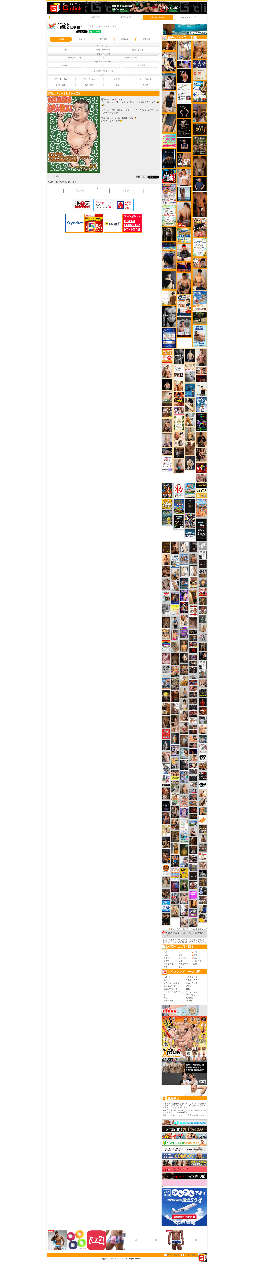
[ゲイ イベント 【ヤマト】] (202, 811)
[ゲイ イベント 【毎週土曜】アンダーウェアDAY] (193, 701)
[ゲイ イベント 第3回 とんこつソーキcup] (189, 490)
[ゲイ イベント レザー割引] (202, 775)
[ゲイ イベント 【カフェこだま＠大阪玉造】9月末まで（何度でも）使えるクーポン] (199, 301)
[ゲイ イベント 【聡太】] (189, 434)
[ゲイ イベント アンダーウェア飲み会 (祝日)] (193, 867)
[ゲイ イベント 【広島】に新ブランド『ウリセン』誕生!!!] (178, 423)
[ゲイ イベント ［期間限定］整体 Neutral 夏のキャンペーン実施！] (169, 102)
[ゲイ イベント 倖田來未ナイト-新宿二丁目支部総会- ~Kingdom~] (175, 836)
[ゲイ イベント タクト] (201, 357)
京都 (180, 961)
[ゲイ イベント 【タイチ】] (189, 448)
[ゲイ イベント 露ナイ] (193, 714)
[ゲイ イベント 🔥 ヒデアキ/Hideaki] (166, 919)
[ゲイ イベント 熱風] (166, 634)
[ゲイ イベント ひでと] (166, 757)
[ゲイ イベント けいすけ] (166, 722)
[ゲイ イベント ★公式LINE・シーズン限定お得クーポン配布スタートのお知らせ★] (169, 140)
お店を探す (96, 17)
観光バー (167, 980)
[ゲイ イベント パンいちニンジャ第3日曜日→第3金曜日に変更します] (166, 781)
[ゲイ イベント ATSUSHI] (199, 318)
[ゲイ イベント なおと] (184, 252)
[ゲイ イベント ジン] (202, 683)
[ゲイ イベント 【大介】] (193, 663)
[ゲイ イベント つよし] (175, 659)
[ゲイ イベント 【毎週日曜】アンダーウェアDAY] (193, 657)
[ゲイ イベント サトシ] (202, 720)
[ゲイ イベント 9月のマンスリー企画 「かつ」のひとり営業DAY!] (175, 561)
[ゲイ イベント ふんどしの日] (166, 547)
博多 (166, 967)
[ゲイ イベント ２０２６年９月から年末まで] (189, 365)
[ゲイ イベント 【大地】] (166, 842)
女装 (188, 989)
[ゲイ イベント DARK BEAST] (201, 422)
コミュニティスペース (173, 992)
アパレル (190, 986)
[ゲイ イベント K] (189, 419)
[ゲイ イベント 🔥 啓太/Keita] (184, 885)
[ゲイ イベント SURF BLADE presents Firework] (202, 820)
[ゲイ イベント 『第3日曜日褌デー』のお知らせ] (184, 620)
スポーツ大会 (89, 79)
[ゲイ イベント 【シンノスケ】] (175, 848)
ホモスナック (191, 977)
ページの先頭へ (190, 1255)
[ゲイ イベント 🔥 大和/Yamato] (175, 812)
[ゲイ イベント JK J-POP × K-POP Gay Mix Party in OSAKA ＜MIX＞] (184, 813)
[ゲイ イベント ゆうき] (184, 693)
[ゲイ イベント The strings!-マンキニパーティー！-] (193, 720)
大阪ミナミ (168, 964)
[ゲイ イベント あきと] (166, 622)
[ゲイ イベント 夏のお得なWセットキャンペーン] (184, 235)
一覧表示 (60, 39)
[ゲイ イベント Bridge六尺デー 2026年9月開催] (166, 596)
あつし (56, 176)
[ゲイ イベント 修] (178, 452)
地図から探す (127, 17)
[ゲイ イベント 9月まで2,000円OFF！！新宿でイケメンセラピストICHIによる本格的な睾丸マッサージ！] (189, 375)
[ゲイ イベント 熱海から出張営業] (166, 830)
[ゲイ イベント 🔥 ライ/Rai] (193, 745)
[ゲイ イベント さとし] (202, 909)
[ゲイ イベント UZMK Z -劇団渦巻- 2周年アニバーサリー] (184, 873)
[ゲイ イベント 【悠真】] (193, 559)
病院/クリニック (171, 989)
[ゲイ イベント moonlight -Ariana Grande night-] (166, 670)
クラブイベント (75, 57)
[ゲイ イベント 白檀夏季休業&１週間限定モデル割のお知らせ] (184, 305)
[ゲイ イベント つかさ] (193, 571)
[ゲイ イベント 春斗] (175, 696)
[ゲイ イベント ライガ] (199, 49)
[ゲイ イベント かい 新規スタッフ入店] (199, 204)
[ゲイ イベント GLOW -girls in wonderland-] (175, 684)
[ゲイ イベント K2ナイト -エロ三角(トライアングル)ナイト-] (193, 732)
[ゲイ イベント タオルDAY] (178, 356)
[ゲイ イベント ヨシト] (202, 918)
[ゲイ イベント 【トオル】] (184, 741)
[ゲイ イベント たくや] (166, 559)
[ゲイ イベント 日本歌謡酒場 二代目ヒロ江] (193, 583)
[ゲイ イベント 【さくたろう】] (189, 405)
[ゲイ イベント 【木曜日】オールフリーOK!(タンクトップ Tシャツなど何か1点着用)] (202, 573)
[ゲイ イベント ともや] (178, 385)
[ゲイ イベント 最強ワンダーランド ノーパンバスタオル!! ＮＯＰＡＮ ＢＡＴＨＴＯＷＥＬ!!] (184, 898)
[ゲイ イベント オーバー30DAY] (175, 798)
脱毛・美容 (61, 85)
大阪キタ (197, 961)
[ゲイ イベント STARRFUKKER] (184, 607)
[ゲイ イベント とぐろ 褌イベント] (184, 632)
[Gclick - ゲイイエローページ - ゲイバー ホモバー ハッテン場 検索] (66, 8)
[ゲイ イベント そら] (166, 571)
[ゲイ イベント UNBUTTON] (184, 765)
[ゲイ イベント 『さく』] (166, 745)
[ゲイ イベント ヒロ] (202, 628)
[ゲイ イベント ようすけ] (193, 688)
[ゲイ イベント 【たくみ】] (184, 716)
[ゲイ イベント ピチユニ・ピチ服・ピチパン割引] (175, 898)
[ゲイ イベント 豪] (202, 646)
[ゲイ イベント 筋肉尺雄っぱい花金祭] (175, 775)
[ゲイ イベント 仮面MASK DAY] (202, 873)
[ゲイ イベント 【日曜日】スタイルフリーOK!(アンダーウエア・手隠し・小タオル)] (193, 885)
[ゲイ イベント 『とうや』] (189, 355)
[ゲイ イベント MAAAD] (166, 733)
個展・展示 (89, 85)
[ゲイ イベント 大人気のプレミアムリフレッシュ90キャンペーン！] (184, 64)
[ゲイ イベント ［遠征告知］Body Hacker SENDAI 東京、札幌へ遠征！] (184, 283)
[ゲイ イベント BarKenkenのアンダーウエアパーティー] (175, 886)
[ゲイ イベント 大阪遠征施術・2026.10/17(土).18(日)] (202, 729)
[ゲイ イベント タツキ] (193, 771)
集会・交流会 (145, 79)
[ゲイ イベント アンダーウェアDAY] (193, 707)
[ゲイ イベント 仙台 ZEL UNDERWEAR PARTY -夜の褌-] (175, 763)
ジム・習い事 (191, 983)
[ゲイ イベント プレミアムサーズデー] (202, 748)
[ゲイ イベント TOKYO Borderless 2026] (169, 194)
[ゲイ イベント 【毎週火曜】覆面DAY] (201, 378)
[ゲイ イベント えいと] (193, 758)
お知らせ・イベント (140, 50)
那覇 (180, 967)
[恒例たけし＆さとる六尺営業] (73, 97)
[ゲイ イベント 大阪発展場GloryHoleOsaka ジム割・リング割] (202, 692)
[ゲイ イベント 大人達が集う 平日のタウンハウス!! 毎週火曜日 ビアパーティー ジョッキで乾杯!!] (167, 356)
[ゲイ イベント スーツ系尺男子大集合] (193, 816)
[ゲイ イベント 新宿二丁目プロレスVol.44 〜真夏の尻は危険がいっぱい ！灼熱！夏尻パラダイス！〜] (178, 411)
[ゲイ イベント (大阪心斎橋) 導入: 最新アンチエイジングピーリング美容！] (184, 327)
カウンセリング (192, 995)
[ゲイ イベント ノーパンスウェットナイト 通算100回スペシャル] (202, 546)
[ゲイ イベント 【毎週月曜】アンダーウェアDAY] (184, 267)
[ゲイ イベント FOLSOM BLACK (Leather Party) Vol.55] (175, 598)
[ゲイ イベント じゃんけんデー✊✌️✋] (175, 610)
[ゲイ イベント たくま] (175, 708)
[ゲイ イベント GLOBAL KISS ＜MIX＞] (175, 671)
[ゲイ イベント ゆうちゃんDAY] (201, 404)
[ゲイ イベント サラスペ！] (166, 805)
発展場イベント (131, 57)
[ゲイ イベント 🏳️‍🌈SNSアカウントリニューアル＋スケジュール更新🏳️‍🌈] (169, 297)
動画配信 (190, 998)
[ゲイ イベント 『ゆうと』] (169, 280)
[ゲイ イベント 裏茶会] (184, 669)
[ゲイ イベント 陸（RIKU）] (166, 818)
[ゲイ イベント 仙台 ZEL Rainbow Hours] (166, 646)
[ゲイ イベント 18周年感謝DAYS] (189, 533)
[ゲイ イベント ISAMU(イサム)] (167, 384)
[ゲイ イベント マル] (178, 465)
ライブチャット (192, 992)
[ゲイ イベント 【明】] (175, 824)
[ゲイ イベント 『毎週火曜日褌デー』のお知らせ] (178, 439)
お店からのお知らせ (158, 17)
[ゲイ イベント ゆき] (175, 586)
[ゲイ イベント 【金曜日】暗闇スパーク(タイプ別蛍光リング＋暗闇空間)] (202, 829)
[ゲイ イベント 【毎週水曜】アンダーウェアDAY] (193, 682)
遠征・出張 (140, 65)
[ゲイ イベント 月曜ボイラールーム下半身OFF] (184, 177)
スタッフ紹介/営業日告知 (102, 71)
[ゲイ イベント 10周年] (189, 521)
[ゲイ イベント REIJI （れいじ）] (202, 701)
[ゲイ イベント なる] (193, 922)
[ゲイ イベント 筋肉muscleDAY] (169, 316)
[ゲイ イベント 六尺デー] (202, 637)
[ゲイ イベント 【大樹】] (199, 113)
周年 (66, 50)
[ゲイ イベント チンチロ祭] (175, 874)
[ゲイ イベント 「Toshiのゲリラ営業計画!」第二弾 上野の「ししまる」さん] (184, 838)
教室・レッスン (61, 79)
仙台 (180, 952)
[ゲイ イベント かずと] (166, 768)
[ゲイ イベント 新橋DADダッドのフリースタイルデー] (202, 601)
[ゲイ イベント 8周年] (178, 490)
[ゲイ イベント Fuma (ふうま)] (184, 145)
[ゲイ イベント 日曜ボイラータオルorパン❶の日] (202, 766)
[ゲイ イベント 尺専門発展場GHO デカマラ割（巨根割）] (202, 591)
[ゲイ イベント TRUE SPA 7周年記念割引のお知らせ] (199, 336)
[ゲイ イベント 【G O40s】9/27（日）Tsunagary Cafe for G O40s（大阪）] (193, 676)
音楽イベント (117, 79)
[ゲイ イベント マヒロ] (202, 582)
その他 (145, 85)
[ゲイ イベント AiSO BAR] (202, 757)
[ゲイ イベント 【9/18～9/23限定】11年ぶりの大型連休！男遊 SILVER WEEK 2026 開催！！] (202, 655)
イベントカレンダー (189, 17)
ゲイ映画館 (168, 1000)
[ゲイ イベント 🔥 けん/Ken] (193, 694)
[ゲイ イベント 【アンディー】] (193, 738)
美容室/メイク (170, 986)
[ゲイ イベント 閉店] (189, 506)
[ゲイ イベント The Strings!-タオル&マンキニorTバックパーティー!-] (193, 784)
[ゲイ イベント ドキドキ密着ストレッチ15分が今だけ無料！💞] (184, 128)
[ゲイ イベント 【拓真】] (167, 371)
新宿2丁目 (183, 958)
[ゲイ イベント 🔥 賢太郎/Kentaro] (193, 810)
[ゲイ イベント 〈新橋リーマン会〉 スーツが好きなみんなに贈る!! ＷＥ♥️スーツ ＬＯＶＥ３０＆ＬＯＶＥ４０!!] (166, 683)
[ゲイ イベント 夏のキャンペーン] (169, 215)
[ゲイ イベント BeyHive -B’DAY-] (184, 753)
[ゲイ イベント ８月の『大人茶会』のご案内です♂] (199, 145)
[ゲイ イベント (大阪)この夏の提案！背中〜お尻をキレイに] (169, 81)
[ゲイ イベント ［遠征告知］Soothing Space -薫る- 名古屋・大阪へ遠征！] (175, 622)
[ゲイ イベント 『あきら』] (184, 658)
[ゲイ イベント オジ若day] (167, 463)
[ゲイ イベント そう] (193, 596)
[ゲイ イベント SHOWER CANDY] (193, 894)
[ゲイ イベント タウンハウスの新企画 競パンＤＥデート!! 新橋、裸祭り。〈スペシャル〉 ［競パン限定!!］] (184, 559)
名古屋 (166, 961)
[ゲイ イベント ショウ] (193, 831)
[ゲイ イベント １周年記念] (169, 123)
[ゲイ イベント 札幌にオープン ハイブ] (201, 490)
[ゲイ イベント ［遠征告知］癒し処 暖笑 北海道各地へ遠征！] (199, 279)
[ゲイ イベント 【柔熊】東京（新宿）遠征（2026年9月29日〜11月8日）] (202, 555)
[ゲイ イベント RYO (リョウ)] (184, 76)
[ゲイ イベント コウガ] (167, 398)
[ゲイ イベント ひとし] (193, 623)
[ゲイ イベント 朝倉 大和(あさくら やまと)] (201, 478)
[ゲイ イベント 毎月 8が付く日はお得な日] (193, 670)
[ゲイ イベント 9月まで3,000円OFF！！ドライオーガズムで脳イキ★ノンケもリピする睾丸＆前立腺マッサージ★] (167, 451)
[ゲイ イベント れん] (167, 440)
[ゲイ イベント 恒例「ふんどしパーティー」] (166, 709)
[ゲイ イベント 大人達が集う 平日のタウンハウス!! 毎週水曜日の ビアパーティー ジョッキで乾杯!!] (166, 906)
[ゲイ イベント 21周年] (167, 490)
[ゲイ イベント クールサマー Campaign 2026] (199, 92)
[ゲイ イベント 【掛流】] (166, 696)
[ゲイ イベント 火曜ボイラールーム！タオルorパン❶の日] (178, 399)
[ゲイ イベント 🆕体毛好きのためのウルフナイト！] (202, 847)
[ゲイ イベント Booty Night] (193, 610)
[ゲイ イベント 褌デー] (166, 658)
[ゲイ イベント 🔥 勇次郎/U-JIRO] (193, 547)
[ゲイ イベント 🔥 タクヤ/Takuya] (193, 797)
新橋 (180, 955)
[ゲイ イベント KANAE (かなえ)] (184, 111)
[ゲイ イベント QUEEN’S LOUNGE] (193, 876)
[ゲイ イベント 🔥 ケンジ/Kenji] (175, 861)
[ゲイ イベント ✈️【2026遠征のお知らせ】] (184, 826)
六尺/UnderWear (103, 50)
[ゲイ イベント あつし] (184, 50)
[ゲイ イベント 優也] (193, 904)
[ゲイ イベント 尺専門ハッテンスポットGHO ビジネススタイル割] (202, 891)
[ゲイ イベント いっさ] (184, 547)
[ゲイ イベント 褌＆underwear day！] (178, 372)
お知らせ (66, 65)
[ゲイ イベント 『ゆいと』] (189, 463)
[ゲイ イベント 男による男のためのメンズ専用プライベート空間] (169, 338)
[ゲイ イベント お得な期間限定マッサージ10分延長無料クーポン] (169, 61)
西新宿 (166, 958)
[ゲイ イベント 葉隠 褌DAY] (202, 856)
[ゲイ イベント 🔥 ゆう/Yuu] (166, 793)
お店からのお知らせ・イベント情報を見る (189, 929)
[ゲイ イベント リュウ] (184, 645)
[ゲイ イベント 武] (193, 850)
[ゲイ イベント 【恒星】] (166, 894)
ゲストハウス (191, 980)
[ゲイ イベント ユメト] (175, 635)
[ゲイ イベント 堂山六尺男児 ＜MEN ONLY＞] (184, 801)
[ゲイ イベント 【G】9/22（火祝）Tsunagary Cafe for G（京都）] (193, 791)
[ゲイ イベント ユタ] (202, 838)
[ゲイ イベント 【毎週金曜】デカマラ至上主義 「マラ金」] (193, 765)
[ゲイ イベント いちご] (166, 584)
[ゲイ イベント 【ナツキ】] (201, 454)
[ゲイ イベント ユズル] (184, 862)
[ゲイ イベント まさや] (175, 574)
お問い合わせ (173, 1255)
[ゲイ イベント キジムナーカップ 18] (167, 518)
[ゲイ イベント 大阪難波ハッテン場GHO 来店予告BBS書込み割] (201, 468)
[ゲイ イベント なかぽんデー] (184, 850)
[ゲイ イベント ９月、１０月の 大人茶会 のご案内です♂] (166, 882)
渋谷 (195, 955)
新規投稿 (103, 39)
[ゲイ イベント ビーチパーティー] (178, 506)
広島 (195, 964)
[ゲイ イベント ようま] (167, 425)
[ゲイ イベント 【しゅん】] (175, 723)
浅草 (166, 955)
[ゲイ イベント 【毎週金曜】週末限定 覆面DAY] (193, 751)
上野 (195, 952)
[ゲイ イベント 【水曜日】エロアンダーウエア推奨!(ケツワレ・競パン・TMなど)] (202, 900)
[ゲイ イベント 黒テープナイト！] (193, 859)
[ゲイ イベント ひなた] (184, 922)
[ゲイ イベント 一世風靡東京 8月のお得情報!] (169, 260)
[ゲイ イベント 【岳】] (184, 789)
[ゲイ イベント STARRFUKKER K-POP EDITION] (184, 595)
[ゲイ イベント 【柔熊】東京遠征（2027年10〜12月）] (202, 665)
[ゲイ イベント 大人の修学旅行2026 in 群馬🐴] (201, 508)
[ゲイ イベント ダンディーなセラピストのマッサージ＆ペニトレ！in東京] (184, 194)
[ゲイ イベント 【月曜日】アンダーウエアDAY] (184, 160)
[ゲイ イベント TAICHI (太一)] (199, 184)
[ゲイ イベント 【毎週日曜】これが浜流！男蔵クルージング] (193, 644)
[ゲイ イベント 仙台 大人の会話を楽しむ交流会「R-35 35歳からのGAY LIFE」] (166, 870)
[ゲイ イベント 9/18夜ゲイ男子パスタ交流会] (175, 786)
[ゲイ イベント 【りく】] (184, 681)
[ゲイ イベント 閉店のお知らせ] (199, 70)
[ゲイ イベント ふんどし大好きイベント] (202, 882)
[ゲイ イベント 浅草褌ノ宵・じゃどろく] (184, 777)
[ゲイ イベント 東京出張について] (193, 823)
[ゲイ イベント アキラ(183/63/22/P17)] (202, 674)
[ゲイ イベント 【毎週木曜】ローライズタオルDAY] (193, 651)
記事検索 (146, 39)
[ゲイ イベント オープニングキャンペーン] (199, 129)
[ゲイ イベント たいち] (184, 910)
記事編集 (124, 39)
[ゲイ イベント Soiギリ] (199, 227)
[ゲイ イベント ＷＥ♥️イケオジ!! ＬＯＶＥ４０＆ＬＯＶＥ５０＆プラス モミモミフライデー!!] (175, 751)
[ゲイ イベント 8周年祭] (167, 504)
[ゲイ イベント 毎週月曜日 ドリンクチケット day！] (184, 93)
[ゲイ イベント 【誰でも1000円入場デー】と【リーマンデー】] (193, 803)
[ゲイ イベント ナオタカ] (202, 802)
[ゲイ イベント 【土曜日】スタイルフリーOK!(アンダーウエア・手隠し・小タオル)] (202, 610)
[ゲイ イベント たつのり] (199, 165)
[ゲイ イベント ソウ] (202, 619)
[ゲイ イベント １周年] (178, 522)
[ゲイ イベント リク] (184, 215)
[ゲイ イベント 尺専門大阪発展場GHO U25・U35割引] (169, 176)
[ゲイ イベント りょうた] (201, 439)
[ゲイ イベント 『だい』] (175, 738)
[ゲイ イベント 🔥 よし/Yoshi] (193, 638)
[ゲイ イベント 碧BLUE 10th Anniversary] (169, 158)
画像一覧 (82, 39)
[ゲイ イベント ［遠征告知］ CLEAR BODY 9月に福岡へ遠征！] (175, 548)
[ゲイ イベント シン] (184, 728)
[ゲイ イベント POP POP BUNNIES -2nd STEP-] (193, 913)
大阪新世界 (183, 964)
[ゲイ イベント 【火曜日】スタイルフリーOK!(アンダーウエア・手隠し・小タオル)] (167, 412)
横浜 (195, 958)
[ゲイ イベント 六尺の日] (193, 632)
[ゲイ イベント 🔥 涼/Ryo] (169, 46)
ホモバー (167, 977)
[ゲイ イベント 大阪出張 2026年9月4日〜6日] (202, 711)
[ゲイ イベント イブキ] (175, 911)
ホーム (65, 17)
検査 (117, 85)
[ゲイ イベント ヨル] (201, 389)
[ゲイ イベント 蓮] (169, 234)
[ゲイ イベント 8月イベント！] (169, 246)
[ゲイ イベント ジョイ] (202, 739)
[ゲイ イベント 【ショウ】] (184, 704)
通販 (166, 998)
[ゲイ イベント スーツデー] (189, 390)
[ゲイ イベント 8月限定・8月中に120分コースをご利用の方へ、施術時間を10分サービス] (199, 247)
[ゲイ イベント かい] (175, 647)
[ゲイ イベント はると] (184, 571)
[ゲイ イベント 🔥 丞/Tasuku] (193, 727)
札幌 (166, 952)
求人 (103, 65)
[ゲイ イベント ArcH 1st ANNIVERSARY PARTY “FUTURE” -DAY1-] (184, 583)
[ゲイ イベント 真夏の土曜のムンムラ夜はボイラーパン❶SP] (166, 856)
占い (166, 995)
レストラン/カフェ (172, 983)
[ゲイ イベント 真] (193, 841)
